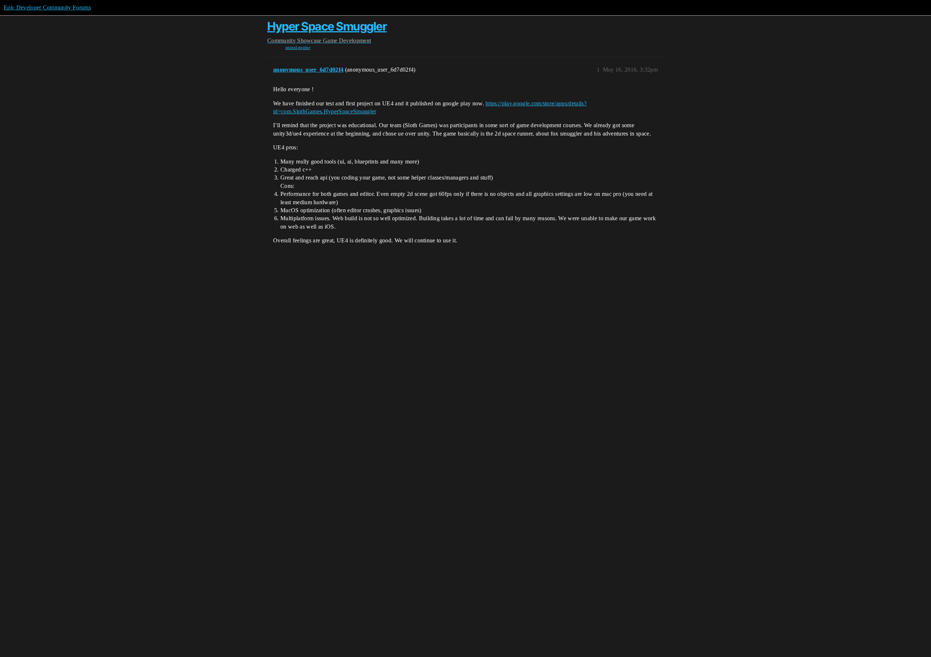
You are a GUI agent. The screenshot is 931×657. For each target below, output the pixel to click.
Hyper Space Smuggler (327, 26)
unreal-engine (297, 47)
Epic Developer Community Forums (47, 7)
